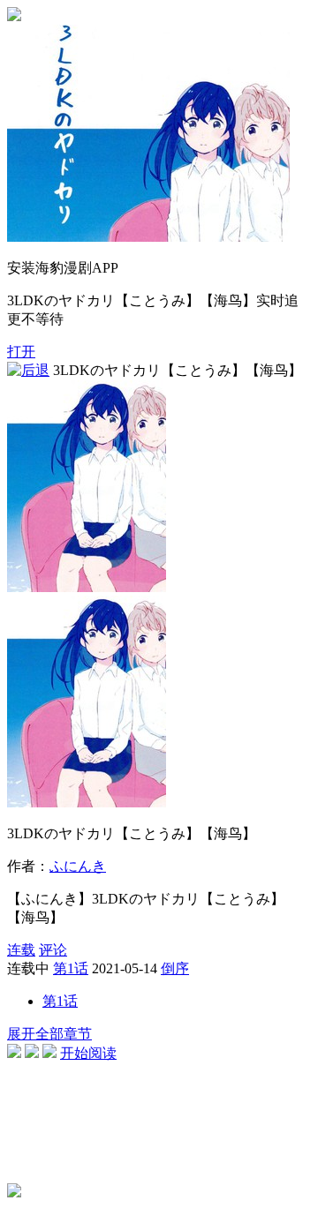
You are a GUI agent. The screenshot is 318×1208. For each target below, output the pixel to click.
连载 (21, 949)
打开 (21, 351)
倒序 (175, 968)
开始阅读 (88, 1053)
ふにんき (77, 866)
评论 (53, 949)
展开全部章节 (49, 1033)
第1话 (70, 968)
